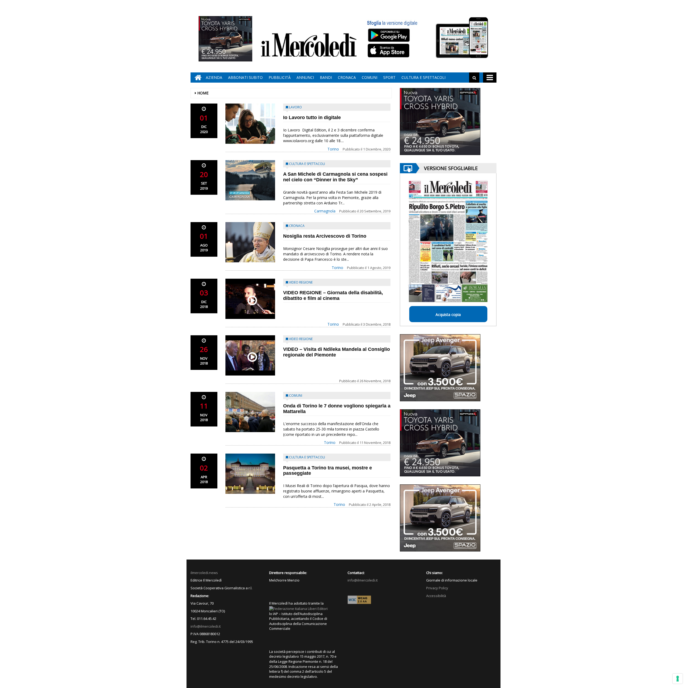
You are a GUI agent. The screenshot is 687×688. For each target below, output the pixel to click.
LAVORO (295, 107)
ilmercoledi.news (204, 572)
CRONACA (347, 77)
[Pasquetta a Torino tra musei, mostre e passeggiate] (250, 474)
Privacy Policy (437, 588)
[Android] (388, 35)
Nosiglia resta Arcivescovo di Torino (324, 236)
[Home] (197, 77)
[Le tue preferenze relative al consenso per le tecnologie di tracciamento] (678, 679)
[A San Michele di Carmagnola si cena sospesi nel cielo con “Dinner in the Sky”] (250, 180)
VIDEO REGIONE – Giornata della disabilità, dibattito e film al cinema (333, 295)
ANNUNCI (305, 77)
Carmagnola (324, 211)
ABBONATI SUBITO (245, 77)
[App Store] (389, 50)
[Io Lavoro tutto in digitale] (250, 124)
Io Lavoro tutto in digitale (312, 117)
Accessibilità (436, 595)
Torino (333, 149)
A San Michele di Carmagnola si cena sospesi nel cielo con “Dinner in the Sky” (335, 176)
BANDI (326, 77)
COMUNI (369, 77)
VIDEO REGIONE (301, 282)
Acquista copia (448, 314)
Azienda (214, 77)
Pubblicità (280, 77)
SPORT (389, 77)
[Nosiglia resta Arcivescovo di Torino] (250, 242)
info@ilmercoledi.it (206, 626)
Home (203, 92)
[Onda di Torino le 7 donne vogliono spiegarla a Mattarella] (250, 412)
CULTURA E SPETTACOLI (423, 77)
